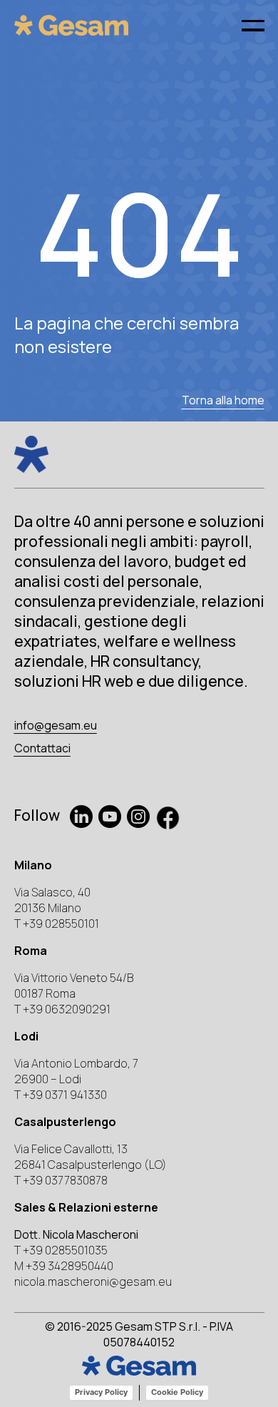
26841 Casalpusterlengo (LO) (90, 1164)
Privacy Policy (101, 1392)
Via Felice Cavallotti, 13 (71, 1149)
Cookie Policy (177, 1392)
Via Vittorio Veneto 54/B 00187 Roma (73, 985)
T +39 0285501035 (61, 1250)
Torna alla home (223, 400)
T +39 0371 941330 (60, 1094)
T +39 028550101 (56, 923)
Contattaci (42, 748)
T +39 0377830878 (61, 1180)
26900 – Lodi (47, 1079)
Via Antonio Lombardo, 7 (76, 1063)
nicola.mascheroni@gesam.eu (93, 1281)
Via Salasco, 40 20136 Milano (52, 900)
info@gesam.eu (55, 725)
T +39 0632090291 (62, 1009)
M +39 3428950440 (63, 1266)
